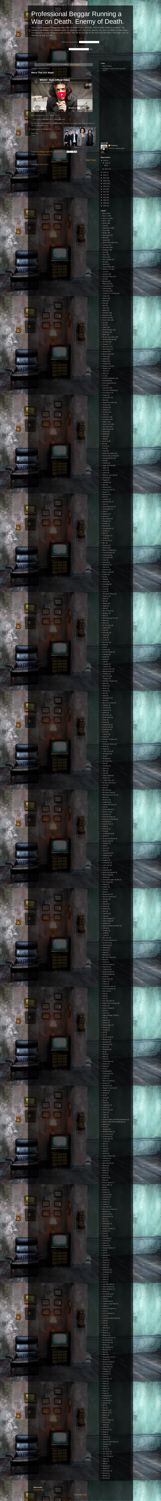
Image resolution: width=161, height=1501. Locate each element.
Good (104, 579)
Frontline (105, 1240)
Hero (104, 1257)
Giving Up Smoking (109, 744)
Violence (105, 923)
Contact (105, 1202)
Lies (104, 1035)
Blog (104, 439)
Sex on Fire (106, 676)
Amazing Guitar (107, 489)
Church (105, 635)
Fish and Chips (107, 1001)
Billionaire (106, 494)
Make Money (107, 429)
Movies (105, 223)
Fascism (105, 734)
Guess (105, 1013)
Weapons (105, 613)
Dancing (105, 562)
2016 (105, 181)
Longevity (106, 666)
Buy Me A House (108, 276)
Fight (104, 826)
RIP (104, 1405)
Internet (105, 1030)
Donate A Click (107, 972)
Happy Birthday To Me (110, 1015)
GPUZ (104, 836)
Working (105, 691)
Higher (105, 468)
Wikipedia (106, 1129)
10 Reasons (106, 1136)
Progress (105, 596)
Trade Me (106, 913)
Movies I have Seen (109, 337)
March (107, 169)
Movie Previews (108, 330)
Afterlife (105, 434)
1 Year (105, 935)
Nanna (105, 1354)
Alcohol (105, 1153)
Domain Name (107, 502)
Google (105, 395)
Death (106, 165)
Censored (106, 707)
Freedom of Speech (109, 739)
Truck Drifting (107, 1456)
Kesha (105, 659)
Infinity (105, 1267)
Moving (105, 516)
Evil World (106, 380)
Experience (106, 729)
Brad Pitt (105, 1178)
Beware (105, 492)
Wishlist (105, 686)
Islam (104, 1279)
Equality (105, 1231)
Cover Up (105, 441)
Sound (105, 1098)
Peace (105, 1381)
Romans (105, 1422)
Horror (104, 746)
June (106, 163)
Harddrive (106, 843)
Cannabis (105, 499)
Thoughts (105, 678)
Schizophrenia (107, 528)
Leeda (104, 359)
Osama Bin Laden (108, 402)
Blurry (104, 1168)
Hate (104, 1018)
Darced (105, 567)
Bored (104, 497)
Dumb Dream (107, 717)
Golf (104, 1253)
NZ (103, 1052)
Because (105, 955)
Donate (105, 257)
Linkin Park (106, 865)
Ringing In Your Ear (109, 1088)
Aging (104, 695)
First (104, 998)
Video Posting (107, 921)
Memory (105, 281)
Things (105, 538)
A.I (103, 376)
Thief (104, 1446)
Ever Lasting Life (108, 383)
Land (104, 1299)
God (40, 154)
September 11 (107, 228)
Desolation (106, 715)
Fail (104, 647)
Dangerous (106, 565)
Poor (104, 385)
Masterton (106, 1042)
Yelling (105, 928)
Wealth (105, 1468)
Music (49, 154)
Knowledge (106, 584)
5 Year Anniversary (108, 940)
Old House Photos (108, 594)
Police (104, 1386)
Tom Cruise (106, 1451)
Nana (104, 1352)
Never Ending (107, 875)
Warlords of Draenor (109, 681)
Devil (104, 1219)
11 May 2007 (107, 1139)
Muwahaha (106, 1049)
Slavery (105, 904)
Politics (105, 1388)
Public (104, 1078)
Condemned (106, 555)
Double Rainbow (108, 974)
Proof (104, 889)
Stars (104, 911)
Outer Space (107, 1366)
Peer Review (107, 882)
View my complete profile (116, 148)
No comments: (59, 152)
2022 (105, 172)
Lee (104, 279)
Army (104, 700)
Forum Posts (107, 320)
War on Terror (107, 611)
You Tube (106, 342)
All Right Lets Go (108, 783)
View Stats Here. (38, 1490)
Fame (104, 732)
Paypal (105, 480)
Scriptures (106, 250)
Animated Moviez (108, 458)
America (105, 351)
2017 (105, 178)
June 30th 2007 (107, 1284)
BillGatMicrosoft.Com (109, 795)
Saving (105, 1093)
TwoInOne (106, 482)
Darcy (104, 254)
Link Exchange (107, 1313)
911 (104, 262)
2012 (105, 192)
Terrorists (105, 412)
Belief (104, 301)
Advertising (106, 945)
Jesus (104, 230)
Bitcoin (105, 1165)
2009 (105, 200)
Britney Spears (107, 1182)
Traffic (105, 1117)
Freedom (105, 463)
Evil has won (107, 727)
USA (104, 608)
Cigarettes (106, 710)
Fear (104, 993)
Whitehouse (106, 1471)
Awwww (105, 1161)
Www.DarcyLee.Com (109, 618)
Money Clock (107, 1342)
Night (104, 1056)
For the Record (107, 833)
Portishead (106, 1071)
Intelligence (106, 855)
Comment (106, 967)
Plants (105, 1383)
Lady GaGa (106, 1296)
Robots (105, 1415)
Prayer (105, 1393)
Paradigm (106, 1371)
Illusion (105, 1265)
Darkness (106, 569)
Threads (105, 344)
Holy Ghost (106, 427)
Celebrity (105, 705)
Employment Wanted (109, 819)
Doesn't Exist (107, 424)
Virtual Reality (107, 267)
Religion (105, 368)
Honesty (105, 1022)
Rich (104, 601)
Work (104, 615)
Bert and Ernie (107, 1163)
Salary (105, 1425)
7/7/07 (104, 1148)
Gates (104, 1243)
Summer (105, 1439)
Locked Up (106, 870)
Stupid (105, 1102)
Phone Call (106, 284)
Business (105, 800)
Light (104, 511)
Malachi (105, 1328)
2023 (105, 160)
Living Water (106, 397)
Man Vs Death (107, 66)
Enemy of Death (108, 1228)
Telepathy (106, 1444)
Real (104, 892)
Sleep (104, 1432)
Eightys (105, 981)
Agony (105, 436)
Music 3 (105, 221)
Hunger (105, 749)
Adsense (105, 545)
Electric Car (106, 812)
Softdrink (105, 1437)
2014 (105, 186)
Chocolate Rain (107, 964)
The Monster (107, 1110)
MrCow (105, 1047)
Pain (104, 303)
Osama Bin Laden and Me (111, 879)
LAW (104, 662)
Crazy (104, 560)
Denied (105, 712)
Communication (107, 552)
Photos (105, 361)
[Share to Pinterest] (76, 152)
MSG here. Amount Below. (70, 42)
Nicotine (105, 1359)
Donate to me (107, 269)
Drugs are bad (107, 572)
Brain (104, 1180)
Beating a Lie (107, 366)
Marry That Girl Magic (42, 72)
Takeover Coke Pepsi (109, 1442)
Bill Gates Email (108, 792)
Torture (105, 356)
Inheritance (106, 1270)
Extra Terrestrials (108, 988)
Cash (104, 630)
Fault (104, 1233)
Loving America (107, 669)
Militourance (106, 1044)
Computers (106, 417)
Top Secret (106, 346)
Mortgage (105, 758)
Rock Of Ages (107, 1420)
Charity (105, 962)
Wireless (105, 1475)
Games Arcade (107, 1008)
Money (105, 240)
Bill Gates (106, 790)
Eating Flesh (107, 979)
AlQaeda (105, 947)
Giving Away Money (109, 838)
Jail (104, 1032)
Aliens (104, 623)
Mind (104, 400)
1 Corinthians (107, 1134)
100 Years (106, 938)
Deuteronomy (107, 1216)
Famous (105, 649)
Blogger (84, 1495)
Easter (105, 1226)
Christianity (106, 291)
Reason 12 (106, 1410)
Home (58, 160)
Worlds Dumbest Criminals (111, 926)
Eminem (105, 574)
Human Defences (108, 506)
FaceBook (106, 821)
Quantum (105, 1403)
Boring (105, 797)
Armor (104, 785)
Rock (104, 1417)
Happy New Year (108, 465)
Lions (104, 1316)
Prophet (105, 1076)
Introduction (106, 1272)
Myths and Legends (109, 872)
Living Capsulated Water (110, 1318)
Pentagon (106, 521)
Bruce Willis (106, 1185)
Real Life (105, 526)
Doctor (105, 1221)
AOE (104, 1151)
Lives (104, 586)
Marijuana (106, 514)
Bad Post (105, 548)
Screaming (106, 1429)
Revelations (106, 1085)
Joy (104, 756)
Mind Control (107, 354)
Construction (107, 557)
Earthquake (106, 1223)
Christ (104, 308)
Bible (104, 237)
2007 (105, 206)
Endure (105, 984)
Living (104, 589)
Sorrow (105, 906)
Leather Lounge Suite (109, 1304)
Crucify (105, 640)
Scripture (105, 245)
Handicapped (107, 841)
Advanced (106, 487)
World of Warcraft (108, 339)
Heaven (105, 582)
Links (104, 867)
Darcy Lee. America (109, 1209)
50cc (104, 543)
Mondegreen (106, 1340)
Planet (105, 1066)
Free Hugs (106, 1238)
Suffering (105, 288)
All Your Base (107, 625)
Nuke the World (107, 1362)
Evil (104, 443)
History (105, 470)
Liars (104, 1311)
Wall (104, 1463)
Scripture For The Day (110, 293)
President (106, 766)
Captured (105, 628)
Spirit (104, 533)
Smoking (105, 407)
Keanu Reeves (107, 1287)
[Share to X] (72, 152)
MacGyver (106, 1039)
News (104, 1054)
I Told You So (107, 751)
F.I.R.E (105, 446)
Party (104, 1376)
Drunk (104, 976)
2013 (105, 189)
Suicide (105, 1107)
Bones (105, 1170)
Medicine (105, 1335)
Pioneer (105, 1064)
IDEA (104, 850)
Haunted (105, 1255)
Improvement (107, 853)
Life (104, 322)
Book (104, 1173)
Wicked (105, 1473)
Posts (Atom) (44, 164)
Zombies (105, 930)
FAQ (104, 460)
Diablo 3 (105, 422)
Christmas (106, 632)
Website (105, 1124)
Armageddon (107, 698)
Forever (105, 1005)
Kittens (105, 1291)
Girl (37, 154)
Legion (105, 1306)
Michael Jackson (108, 1337)
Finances (105, 829)
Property (105, 1398)
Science (105, 405)
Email (104, 720)
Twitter (105, 606)
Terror (104, 770)
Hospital (105, 1260)
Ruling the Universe (109, 453)
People (105, 884)
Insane (105, 657)
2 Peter (105, 1141)
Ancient (105, 950)
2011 (105, 195)
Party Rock (106, 1379)
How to (105, 848)
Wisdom (105, 778)
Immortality (106, 247)
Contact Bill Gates (108, 804)
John (104, 1282)
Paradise (105, 1374)
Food (104, 831)
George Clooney (108, 1248)
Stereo (105, 768)
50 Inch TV (106, 943)
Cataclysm (106, 388)
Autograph (106, 1158)
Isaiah (104, 1277)
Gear (104, 1010)
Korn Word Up (107, 1294)
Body (104, 959)
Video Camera (107, 775)
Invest (104, 1274)
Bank (104, 787)
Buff (104, 1187)
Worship (105, 1478)
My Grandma (107, 1347)
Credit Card (106, 969)
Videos (105, 327)
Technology (106, 235)
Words (105, 688)
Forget (105, 737)
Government (106, 286)
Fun (104, 741)
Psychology (106, 1400)
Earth (104, 645)
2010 (105, 197)
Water (104, 683)
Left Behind (106, 862)
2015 (105, 183)
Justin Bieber (107, 509)
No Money (106, 332)
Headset (105, 1020)
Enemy (105, 722)
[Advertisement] (115, 107)
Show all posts (75, 64)
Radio (104, 598)
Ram (104, 1408)
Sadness (105, 1090)
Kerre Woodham (108, 1289)
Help (104, 846)
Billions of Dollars (108, 550)
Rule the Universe (108, 896)
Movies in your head (109, 475)
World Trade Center (109, 242)
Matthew (105, 1333)
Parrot (104, 1059)
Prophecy (106, 674)
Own (104, 763)
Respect (105, 1083)
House (105, 264)
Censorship (106, 1194)
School (105, 1427)
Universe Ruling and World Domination (115, 1119)
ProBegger (114, 145)
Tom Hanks (106, 1454)
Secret (105, 431)
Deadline (105, 1211)
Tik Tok (105, 1449)
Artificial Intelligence (109, 378)
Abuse (105, 620)
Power (104, 451)
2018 (105, 175)
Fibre (104, 996)
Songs (105, 296)
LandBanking (107, 1301)
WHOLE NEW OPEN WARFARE (113, 1122)
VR (103, 325)
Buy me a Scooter (108, 703)
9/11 (104, 252)
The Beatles (106, 536)
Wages (105, 1461)
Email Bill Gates (108, 817)
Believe (105, 298)
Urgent (105, 1459)
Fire (104, 577)
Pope (104, 1391)
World (104, 371)
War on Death (107, 259)
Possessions (107, 1073)
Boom (104, 1175)
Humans (105, 1027)
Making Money (107, 671)
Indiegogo (106, 654)
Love (104, 271)
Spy (104, 1100)
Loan (104, 1320)
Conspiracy (106, 419)
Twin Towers (106, 349)
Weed (104, 1127)
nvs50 (104, 933)
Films (104, 504)
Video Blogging (107, 918)
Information (106, 754)
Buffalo (105, 1190)
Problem (105, 887)
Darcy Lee (106, 218)
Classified (106, 1197)
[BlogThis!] (70, 152)
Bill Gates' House (108, 957)
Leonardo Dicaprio (108, 1308)
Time (104, 773)
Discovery (106, 642)
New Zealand (107, 519)
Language (106, 664)
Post (104, 448)
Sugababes (106, 1105)
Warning (105, 1466)
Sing (104, 901)
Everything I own (108, 986)
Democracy (106, 1214)
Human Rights (107, 1025)
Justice (105, 858)
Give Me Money (108, 652)
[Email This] (67, 152)
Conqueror (106, 802)
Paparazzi (106, 1369)
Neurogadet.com (108, 1357)
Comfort (105, 1199)
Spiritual (105, 909)
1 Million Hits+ (107, 780)
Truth (104, 414)
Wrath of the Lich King (110, 456)
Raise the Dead (107, 1081)
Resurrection (107, 894)
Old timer (105, 477)
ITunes (105, 1262)
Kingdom (105, 860)
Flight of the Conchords (110, 1003)
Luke (104, 1325)
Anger (104, 952)
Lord (104, 1323)
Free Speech (107, 393)
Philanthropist (107, 1061)
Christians (106, 313)
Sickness (105, 899)
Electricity (106, 814)
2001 (104, 373)
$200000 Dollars (108, 1131)
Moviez (105, 233)
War (104, 305)
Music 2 (105, 216)
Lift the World (107, 1037)
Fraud (104, 1236)
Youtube (105, 363)
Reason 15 (106, 1412)
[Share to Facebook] (74, 152)
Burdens (105, 1192)
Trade (104, 1114)
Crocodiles (106, 1207)
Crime (104, 637)
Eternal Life (106, 317)
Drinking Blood (107, 809)
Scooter (105, 531)
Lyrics (104, 591)
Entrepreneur (107, 724)
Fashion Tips (107, 824)
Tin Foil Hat (106, 540)
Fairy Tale (106, 991)
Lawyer (105, 472)
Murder (105, 1345)
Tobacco (105, 603)
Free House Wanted (109, 390)
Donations (106, 315)
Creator (105, 1204)
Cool (104, 807)
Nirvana (105, 877)
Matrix (104, 334)
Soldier (105, 410)
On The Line (106, 1364)
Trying (104, 916)
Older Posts (91, 160)
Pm (104, 1068)
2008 (105, 203)
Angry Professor (108, 1156)
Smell (104, 1434)
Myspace (105, 1349)
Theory (105, 1112)
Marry (44, 154)
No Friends (106, 761)
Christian (105, 274)
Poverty (105, 523)
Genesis (105, 1245)
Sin (104, 1095)
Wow (104, 485)
